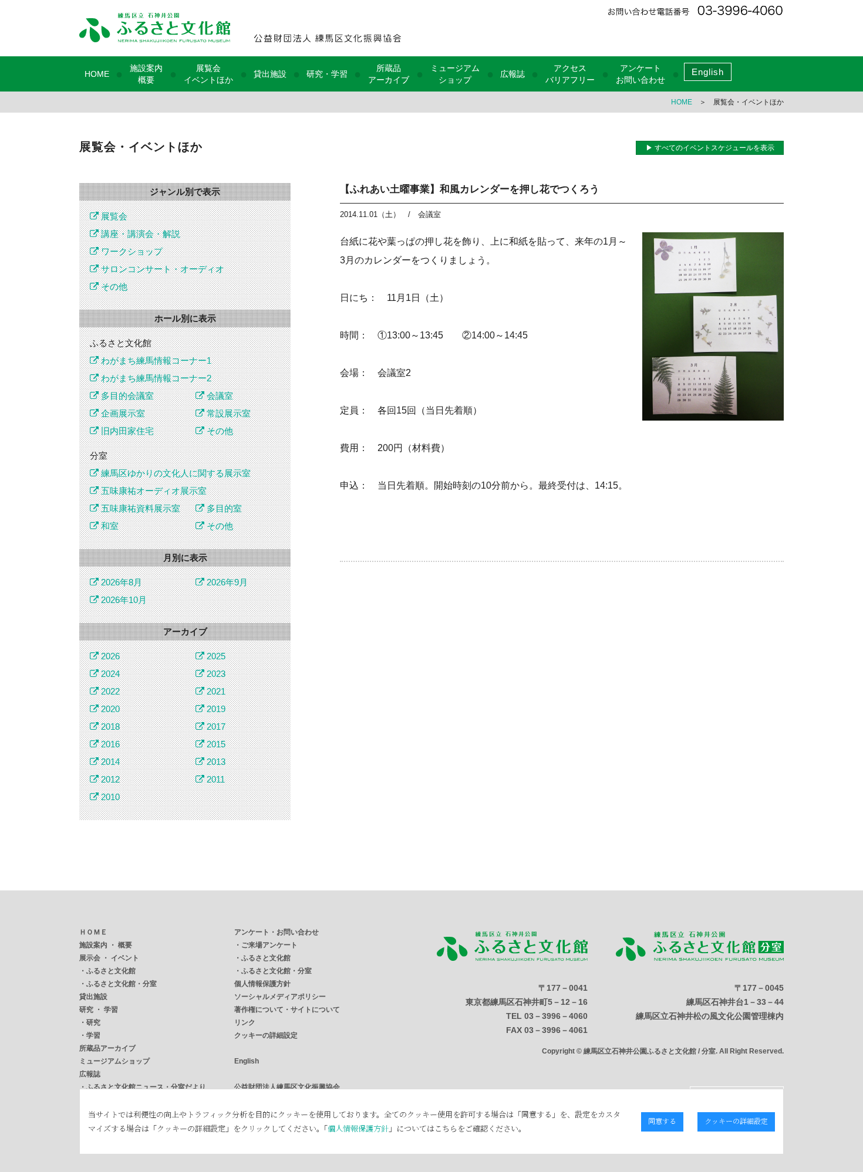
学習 (93, 1035)
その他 (113, 287)
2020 (109, 709)
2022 (109, 691)
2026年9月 (226, 582)
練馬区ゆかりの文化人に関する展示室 (175, 473)
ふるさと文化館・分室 (121, 984)
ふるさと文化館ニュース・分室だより (146, 1087)
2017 (214, 726)
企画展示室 (122, 413)
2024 (109, 674)
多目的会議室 (126, 396)
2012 (109, 779)
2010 (109, 797)
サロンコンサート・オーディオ (161, 269)
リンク (244, 1022)
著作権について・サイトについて (287, 1009)
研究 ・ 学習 (98, 1009)
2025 (214, 656)
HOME (97, 74)
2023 (214, 674)
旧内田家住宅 (126, 431)
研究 (93, 1022)
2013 (214, 762)
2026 (109, 656)
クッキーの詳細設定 (266, 1035)
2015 (214, 744)
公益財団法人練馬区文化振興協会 (287, 1087)
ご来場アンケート (269, 945)
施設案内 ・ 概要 (105, 945)
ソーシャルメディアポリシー (280, 997)
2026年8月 (120, 582)
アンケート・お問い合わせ (276, 932)
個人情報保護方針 (262, 984)
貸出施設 (270, 74)
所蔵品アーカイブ (107, 1048)
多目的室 (223, 508)
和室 (109, 526)
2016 (109, 744)
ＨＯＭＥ (93, 932)
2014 (109, 762)
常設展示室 (227, 413)
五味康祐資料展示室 (139, 508)
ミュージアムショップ (114, 1061)
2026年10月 (123, 600)
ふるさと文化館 (111, 971)
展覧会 (113, 216)
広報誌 (512, 74)
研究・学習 (327, 74)
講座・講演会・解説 (139, 234)
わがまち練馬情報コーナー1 (155, 360)
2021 (214, 691)
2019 (214, 709)
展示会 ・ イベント (109, 958)
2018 (109, 726)
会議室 (218, 396)
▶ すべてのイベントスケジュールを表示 (710, 148)
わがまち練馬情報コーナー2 (155, 378)
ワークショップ (131, 251)
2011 (214, 779)
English (708, 72)
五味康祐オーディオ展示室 (153, 491)
